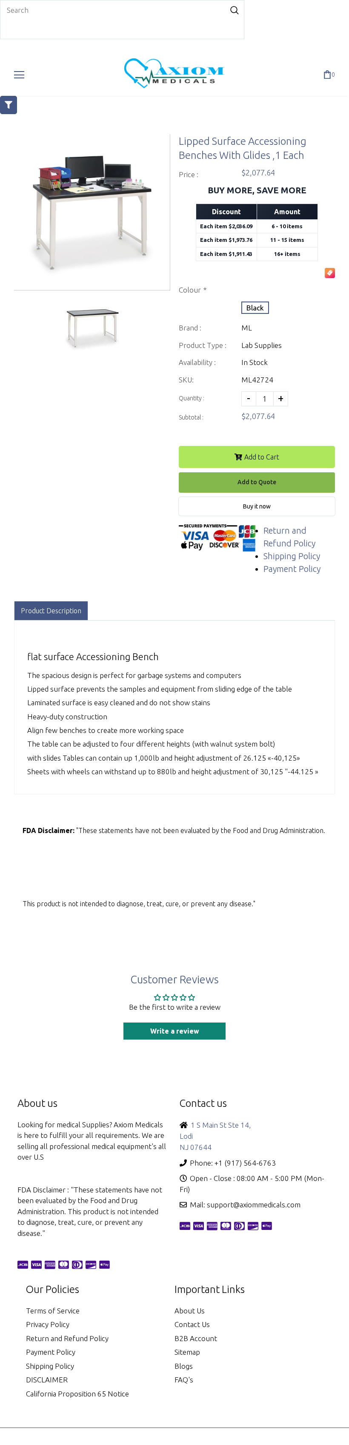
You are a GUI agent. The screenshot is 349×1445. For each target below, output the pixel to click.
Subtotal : (191, 417)
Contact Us (192, 1324)
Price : (188, 174)
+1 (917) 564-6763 (245, 1163)
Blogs (183, 1366)
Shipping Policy (291, 556)
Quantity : (191, 398)
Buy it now (257, 506)
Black (255, 308)
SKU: (186, 380)
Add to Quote (256, 482)
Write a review (174, 1031)
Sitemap (187, 1352)
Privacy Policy (47, 1324)
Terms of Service (53, 1311)
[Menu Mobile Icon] (19, 75)
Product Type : (202, 345)
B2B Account (195, 1338)
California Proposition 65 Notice (77, 1394)
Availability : (197, 362)
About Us (189, 1311)
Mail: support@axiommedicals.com (245, 1205)
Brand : (190, 328)
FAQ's (183, 1380)
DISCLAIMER (47, 1380)
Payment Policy (291, 569)
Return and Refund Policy (67, 1338)
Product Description (51, 611)
